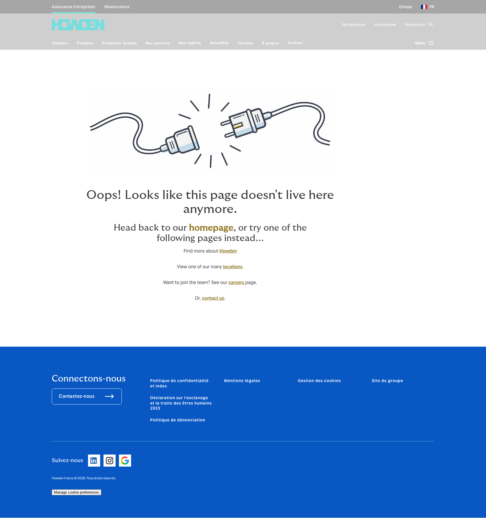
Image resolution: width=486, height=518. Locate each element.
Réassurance (117, 6)
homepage (211, 227)
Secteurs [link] (60, 43)
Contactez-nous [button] (76, 396)
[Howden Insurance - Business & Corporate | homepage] (78, 24)
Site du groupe (387, 380)
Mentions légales (242, 380)
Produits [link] (85, 43)
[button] (426, 6)
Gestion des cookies (319, 380)
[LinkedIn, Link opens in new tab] (94, 460)
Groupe (405, 6)
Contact (295, 42)
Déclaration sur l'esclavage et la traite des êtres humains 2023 (181, 403)
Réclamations (353, 24)
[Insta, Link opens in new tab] (109, 460)
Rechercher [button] (415, 24)
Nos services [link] (158, 43)
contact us (213, 298)
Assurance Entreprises (73, 6)
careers (236, 282)
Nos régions (190, 42)
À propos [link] (270, 43)
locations (232, 267)
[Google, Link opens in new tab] (125, 460)
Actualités (219, 42)
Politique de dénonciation (177, 419)
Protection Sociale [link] (119, 43)
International (385, 24)
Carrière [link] (245, 43)
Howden (228, 251)
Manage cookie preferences (76, 492)
